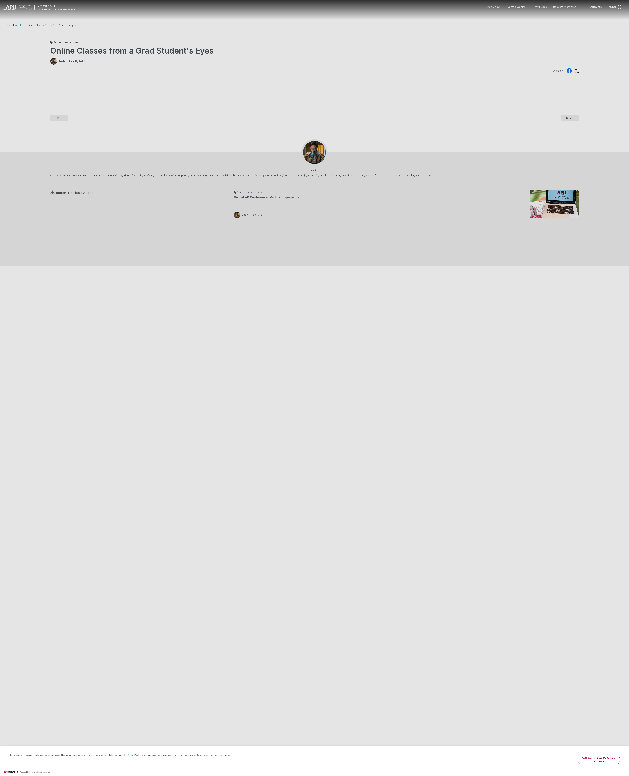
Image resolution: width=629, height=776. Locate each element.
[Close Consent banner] (624, 751)
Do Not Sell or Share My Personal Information (599, 760)
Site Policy (128, 755)
